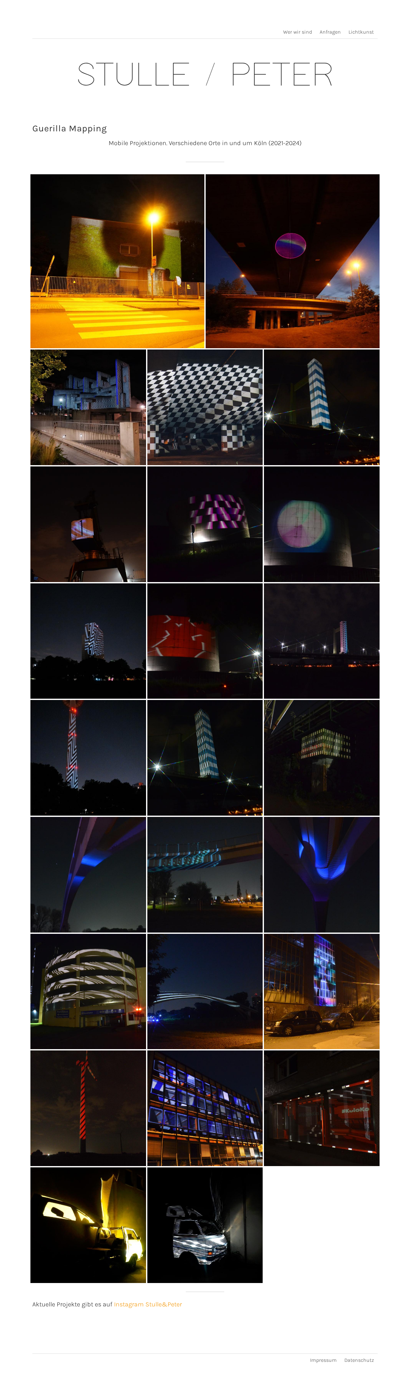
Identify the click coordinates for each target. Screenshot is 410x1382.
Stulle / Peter (205, 77)
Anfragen (330, 32)
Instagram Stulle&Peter (148, 1304)
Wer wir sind (297, 32)
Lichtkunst (361, 32)
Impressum (323, 1360)
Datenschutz (359, 1360)
